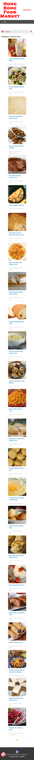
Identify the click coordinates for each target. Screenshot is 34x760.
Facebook (17, 751)
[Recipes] (3, 31)
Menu (5, 22)
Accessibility (22, 756)
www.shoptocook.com (14, 756)
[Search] (31, 31)
